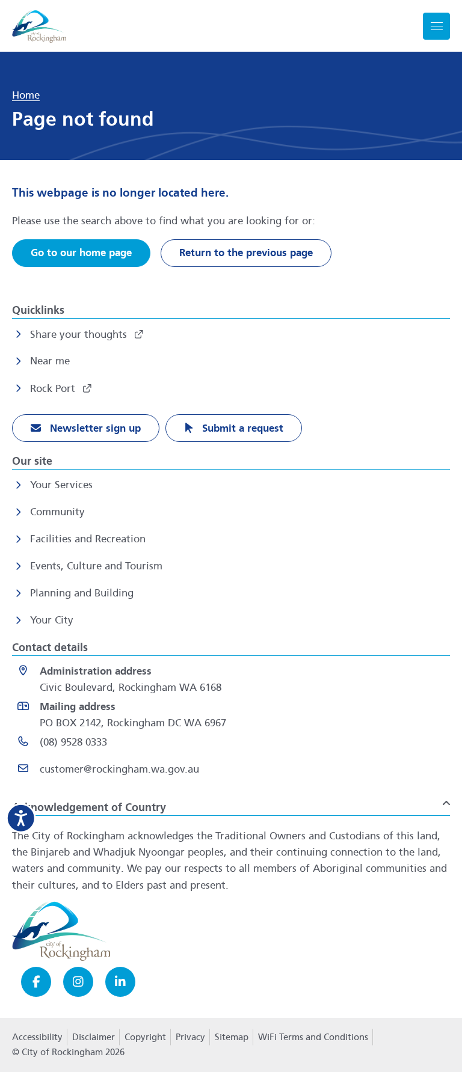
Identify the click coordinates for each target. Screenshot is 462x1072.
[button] (231, 802)
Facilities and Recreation (88, 539)
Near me (50, 361)
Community (57, 512)
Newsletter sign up (94, 428)
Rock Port (54, 388)
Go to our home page (81, 253)
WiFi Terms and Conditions (313, 1037)
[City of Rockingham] (39, 26)
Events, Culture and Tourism (96, 566)
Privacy (190, 1041)
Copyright (145, 1037)
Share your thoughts (80, 334)
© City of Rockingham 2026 (68, 1052)
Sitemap (231, 1037)
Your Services (61, 485)
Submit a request (241, 428)
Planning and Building (82, 593)
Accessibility (37, 1037)
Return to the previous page (246, 253)
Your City (51, 620)
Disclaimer (93, 1037)
